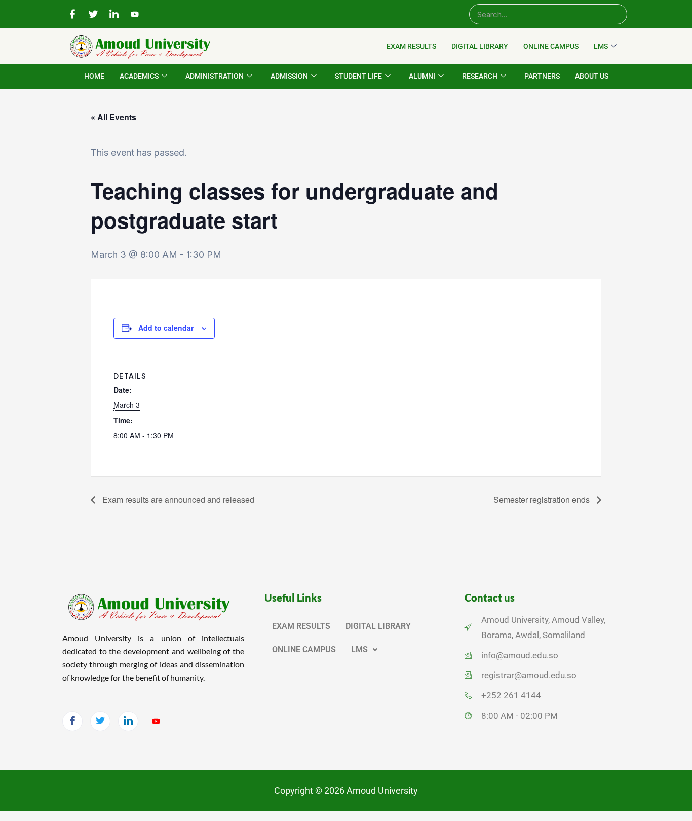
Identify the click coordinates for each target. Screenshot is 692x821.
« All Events (113, 117)
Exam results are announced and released (177, 499)
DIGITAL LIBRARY (479, 46)
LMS (601, 46)
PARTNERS (542, 76)
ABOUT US (591, 76)
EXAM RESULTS (411, 46)
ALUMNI (422, 76)
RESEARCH (479, 76)
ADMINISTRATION (214, 76)
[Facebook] (72, 14)
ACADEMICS (139, 76)
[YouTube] (134, 14)
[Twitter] (93, 14)
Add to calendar (166, 328)
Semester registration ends (542, 499)
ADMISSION (289, 76)
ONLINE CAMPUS (551, 46)
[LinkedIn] (114, 14)
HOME (94, 76)
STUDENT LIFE (358, 76)
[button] (364, 649)
